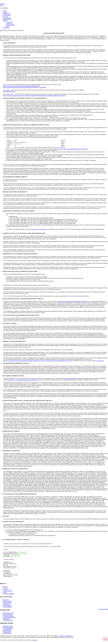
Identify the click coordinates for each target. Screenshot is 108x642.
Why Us (5, 588)
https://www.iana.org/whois (40, 229)
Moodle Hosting (7, 633)
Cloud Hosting (7, 15)
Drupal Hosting (7, 631)
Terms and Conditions (8, 593)
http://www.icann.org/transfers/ (68, 378)
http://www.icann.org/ (98, 360)
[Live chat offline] (103, 609)
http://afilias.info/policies (9, 91)
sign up (2, 5)
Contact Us (9, 23)
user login (2, 3)
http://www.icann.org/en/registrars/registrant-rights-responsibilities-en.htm (21, 86)
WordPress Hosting (8, 626)
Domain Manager (7, 602)
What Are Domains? (8, 615)
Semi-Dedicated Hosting (9, 617)
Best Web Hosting (7, 614)
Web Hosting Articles (8, 613)
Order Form (6, 27)
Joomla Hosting (7, 630)
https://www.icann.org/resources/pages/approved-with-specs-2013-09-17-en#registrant (24, 87)
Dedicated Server (7, 19)
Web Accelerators (7, 606)
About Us (5, 12)
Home (4, 10)
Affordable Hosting (8, 620)
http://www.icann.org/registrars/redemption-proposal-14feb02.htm (71, 149)
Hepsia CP (6, 599)
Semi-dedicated (7, 18)
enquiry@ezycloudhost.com (66, 636)
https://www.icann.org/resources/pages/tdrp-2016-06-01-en (23, 380)
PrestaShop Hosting (8, 627)
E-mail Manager (7, 605)
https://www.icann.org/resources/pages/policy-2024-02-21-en (74, 301)
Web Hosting (6, 618)
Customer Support (7, 590)
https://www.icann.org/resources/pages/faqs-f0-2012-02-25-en (56, 360)
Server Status (9, 22)
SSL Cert (5, 16)
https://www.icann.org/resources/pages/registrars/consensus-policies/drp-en (21, 360)
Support (5, 20)
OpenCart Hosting (7, 629)
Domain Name (7, 13)
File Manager (6, 604)
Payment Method (10, 25)
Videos (5, 592)
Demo (7, 26)
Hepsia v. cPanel (7, 601)
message (35, 640)
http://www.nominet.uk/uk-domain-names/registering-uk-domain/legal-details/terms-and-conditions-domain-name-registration (34, 95)
